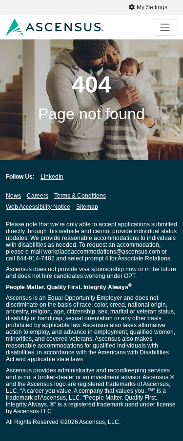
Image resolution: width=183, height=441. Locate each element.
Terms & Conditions (80, 195)
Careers (37, 195)
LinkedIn (52, 176)
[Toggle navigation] (165, 27)
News (13, 195)
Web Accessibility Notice (38, 206)
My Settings (151, 7)
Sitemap (87, 206)
